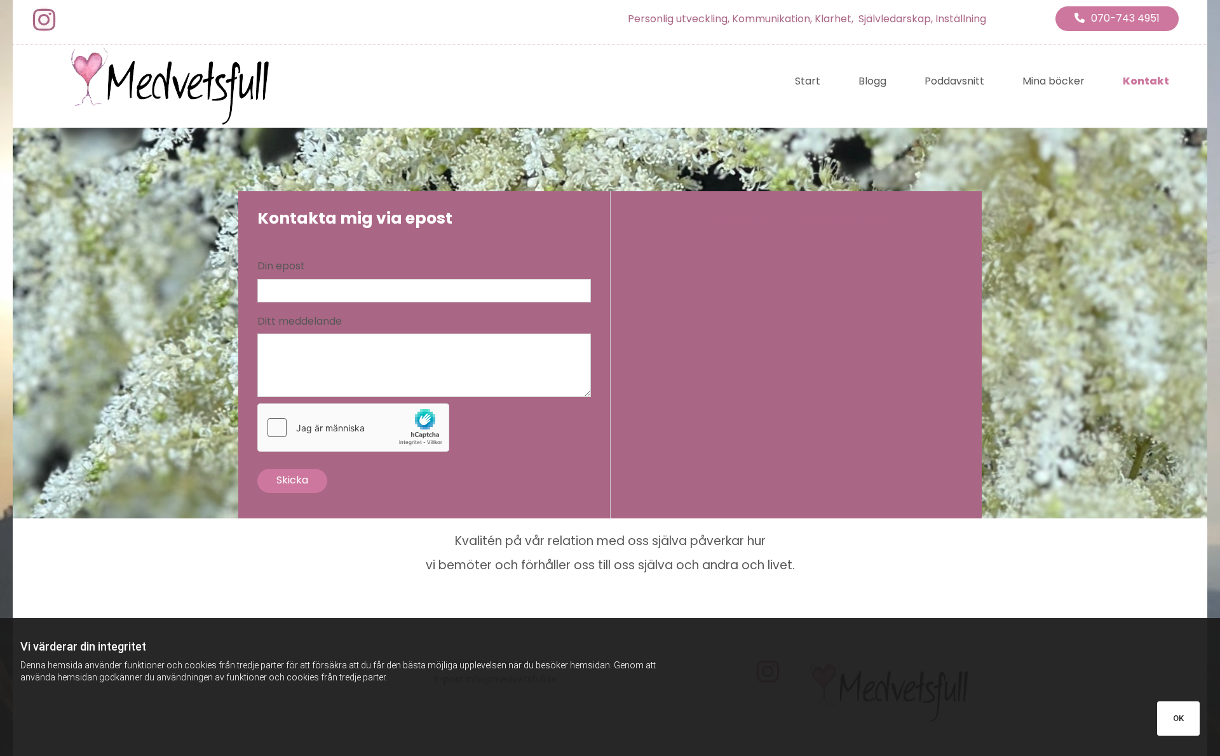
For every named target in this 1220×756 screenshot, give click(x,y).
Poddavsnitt (954, 81)
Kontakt (1146, 81)
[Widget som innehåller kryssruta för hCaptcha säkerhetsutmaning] (353, 427)
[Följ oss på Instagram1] (43, 19)
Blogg (872, 81)
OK (1178, 718)
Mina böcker (1053, 81)
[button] (1117, 18)
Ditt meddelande (299, 321)
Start (807, 81)
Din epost (281, 266)
